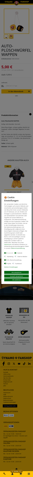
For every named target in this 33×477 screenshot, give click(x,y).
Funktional (18, 263)
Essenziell (10, 253)
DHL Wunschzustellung (14, 260)
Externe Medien (22, 256)
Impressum (7, 244)
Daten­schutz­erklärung (18, 248)
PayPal (9, 263)
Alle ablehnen (16, 280)
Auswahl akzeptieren (16, 276)
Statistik (19, 253)
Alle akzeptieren (16, 272)
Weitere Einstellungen (11, 267)
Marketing (10, 256)
